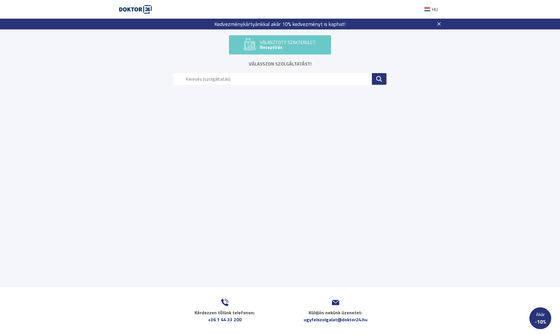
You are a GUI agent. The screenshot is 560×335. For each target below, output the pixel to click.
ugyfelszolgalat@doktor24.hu (336, 319)
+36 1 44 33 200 (225, 319)
